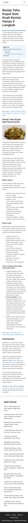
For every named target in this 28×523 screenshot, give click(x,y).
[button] (24, 2)
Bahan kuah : (7, 52)
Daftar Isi (20, 515)
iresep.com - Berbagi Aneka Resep (16, 520)
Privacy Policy (14, 517)
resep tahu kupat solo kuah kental (12, 388)
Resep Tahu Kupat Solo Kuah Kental (12, 49)
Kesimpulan (6, 55)
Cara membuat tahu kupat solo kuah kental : (14, 54)
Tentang (7, 515)
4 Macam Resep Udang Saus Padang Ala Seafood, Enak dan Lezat (13, 113)
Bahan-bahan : (8, 51)
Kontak (14, 515)
